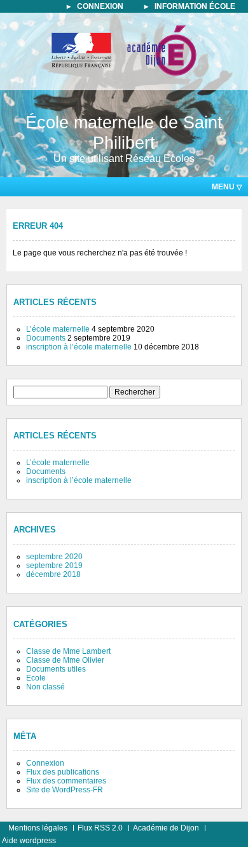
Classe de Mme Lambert (68, 651)
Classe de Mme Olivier (65, 660)
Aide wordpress (29, 840)
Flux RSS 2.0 (100, 827)
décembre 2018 (53, 574)
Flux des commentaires (66, 780)
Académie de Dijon (166, 827)
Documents (45, 338)
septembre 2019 (54, 565)
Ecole (36, 678)
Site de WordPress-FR (64, 789)
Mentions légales (37, 827)
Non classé (45, 686)
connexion (100, 6)
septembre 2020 (54, 556)
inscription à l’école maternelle (79, 346)
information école (195, 6)
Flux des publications (62, 772)
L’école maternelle (58, 329)
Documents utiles (56, 669)
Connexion (45, 763)
